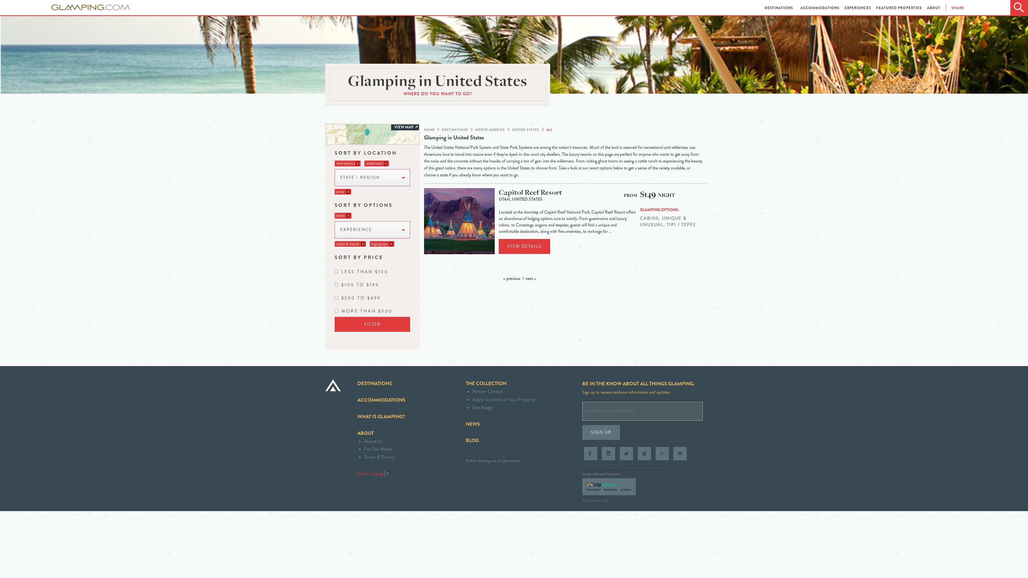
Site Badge (483, 407)
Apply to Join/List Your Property (503, 399)
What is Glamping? (381, 416)
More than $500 (366, 311)
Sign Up (601, 432)
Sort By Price (359, 257)
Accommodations (820, 7)
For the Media (378, 448)
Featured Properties (899, 7)
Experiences (858, 7)
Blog (472, 440)
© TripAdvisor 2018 (595, 500)
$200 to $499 (361, 298)
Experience (356, 230)
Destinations (779, 7)
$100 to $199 (360, 285)
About (933, 7)
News (473, 424)
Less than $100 (364, 272)
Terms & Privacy (379, 457)
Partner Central (487, 391)
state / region (360, 177)
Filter (372, 324)
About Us (373, 441)
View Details (524, 246)
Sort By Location (366, 153)
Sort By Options (364, 205)
